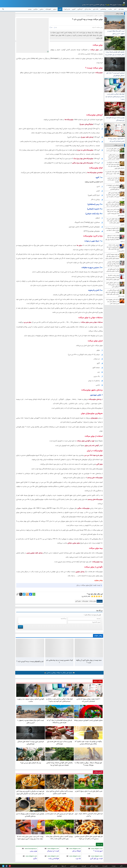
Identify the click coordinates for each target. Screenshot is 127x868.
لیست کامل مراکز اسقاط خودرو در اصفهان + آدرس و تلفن (115, 32)
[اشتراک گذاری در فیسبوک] (30, 594)
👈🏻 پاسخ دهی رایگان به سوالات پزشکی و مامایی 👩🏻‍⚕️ (59, 673)
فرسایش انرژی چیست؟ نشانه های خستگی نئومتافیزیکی (115, 74)
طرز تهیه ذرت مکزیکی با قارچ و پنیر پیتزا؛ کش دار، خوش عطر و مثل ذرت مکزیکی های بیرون (30, 792)
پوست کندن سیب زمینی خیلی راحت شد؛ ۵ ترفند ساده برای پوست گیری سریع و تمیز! (30, 837)
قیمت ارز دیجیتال (53, 851)
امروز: (123, 5)
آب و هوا (64, 866)
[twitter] (3, 866)
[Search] (3, 9)
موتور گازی (78, 601)
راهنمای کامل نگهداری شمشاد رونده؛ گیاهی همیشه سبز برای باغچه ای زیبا (114, 53)
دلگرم (35, 858)
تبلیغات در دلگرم (94, 866)
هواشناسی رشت (53, 858)
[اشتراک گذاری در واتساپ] (33, 594)
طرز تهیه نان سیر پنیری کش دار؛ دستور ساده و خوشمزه (59, 815)
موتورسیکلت (85, 601)
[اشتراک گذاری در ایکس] (20, 594)
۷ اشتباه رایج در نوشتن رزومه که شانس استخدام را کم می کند (116, 140)
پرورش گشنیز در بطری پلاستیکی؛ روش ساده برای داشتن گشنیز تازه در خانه (59, 837)
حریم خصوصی (73, 866)
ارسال (20, 627)
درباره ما (114, 866)
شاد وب (78, 858)
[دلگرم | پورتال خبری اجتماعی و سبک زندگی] (122, 3)
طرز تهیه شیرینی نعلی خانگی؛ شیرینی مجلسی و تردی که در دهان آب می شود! (89, 837)
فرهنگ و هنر (76, 851)
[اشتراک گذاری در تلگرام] (24, 594)
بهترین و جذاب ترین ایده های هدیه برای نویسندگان (115, 119)
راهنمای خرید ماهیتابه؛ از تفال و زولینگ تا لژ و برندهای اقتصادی (30, 815)
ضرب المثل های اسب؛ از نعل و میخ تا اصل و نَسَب (88, 792)
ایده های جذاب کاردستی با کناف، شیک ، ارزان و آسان (89, 815)
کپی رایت (84, 866)
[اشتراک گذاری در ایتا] (27, 594)
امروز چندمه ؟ (98, 851)
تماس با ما (105, 866)
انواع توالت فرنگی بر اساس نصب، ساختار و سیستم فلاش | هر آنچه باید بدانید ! (114, 96)
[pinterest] (10, 866)
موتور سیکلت (92, 601)
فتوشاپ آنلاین (53, 866)
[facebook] (6, 866)
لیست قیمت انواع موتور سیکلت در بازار (88, 585)
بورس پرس (33, 851)
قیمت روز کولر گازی (96, 858)
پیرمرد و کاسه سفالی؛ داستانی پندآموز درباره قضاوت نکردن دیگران (59, 792)
